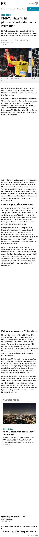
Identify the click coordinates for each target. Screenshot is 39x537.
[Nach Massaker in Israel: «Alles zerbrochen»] (19, 414)
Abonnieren (33, 9)
